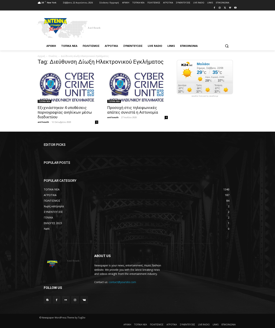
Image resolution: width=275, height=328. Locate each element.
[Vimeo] (230, 8)
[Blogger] (47, 299)
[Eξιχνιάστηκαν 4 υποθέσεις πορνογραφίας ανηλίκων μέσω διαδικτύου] (68, 86)
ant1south (43, 122)
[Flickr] (65, 299)
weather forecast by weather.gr (205, 96)
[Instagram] (220, 8)
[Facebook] (214, 8)
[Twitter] (225, 8)
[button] (226, 45)
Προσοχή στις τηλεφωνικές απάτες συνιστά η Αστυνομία (132, 110)
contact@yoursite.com (122, 282)
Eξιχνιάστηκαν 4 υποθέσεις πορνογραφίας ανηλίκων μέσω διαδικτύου (65, 112)
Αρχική (41, 56)
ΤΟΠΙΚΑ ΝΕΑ (44, 101)
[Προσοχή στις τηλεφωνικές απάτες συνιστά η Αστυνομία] (137, 86)
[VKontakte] (84, 299)
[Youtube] (235, 8)
